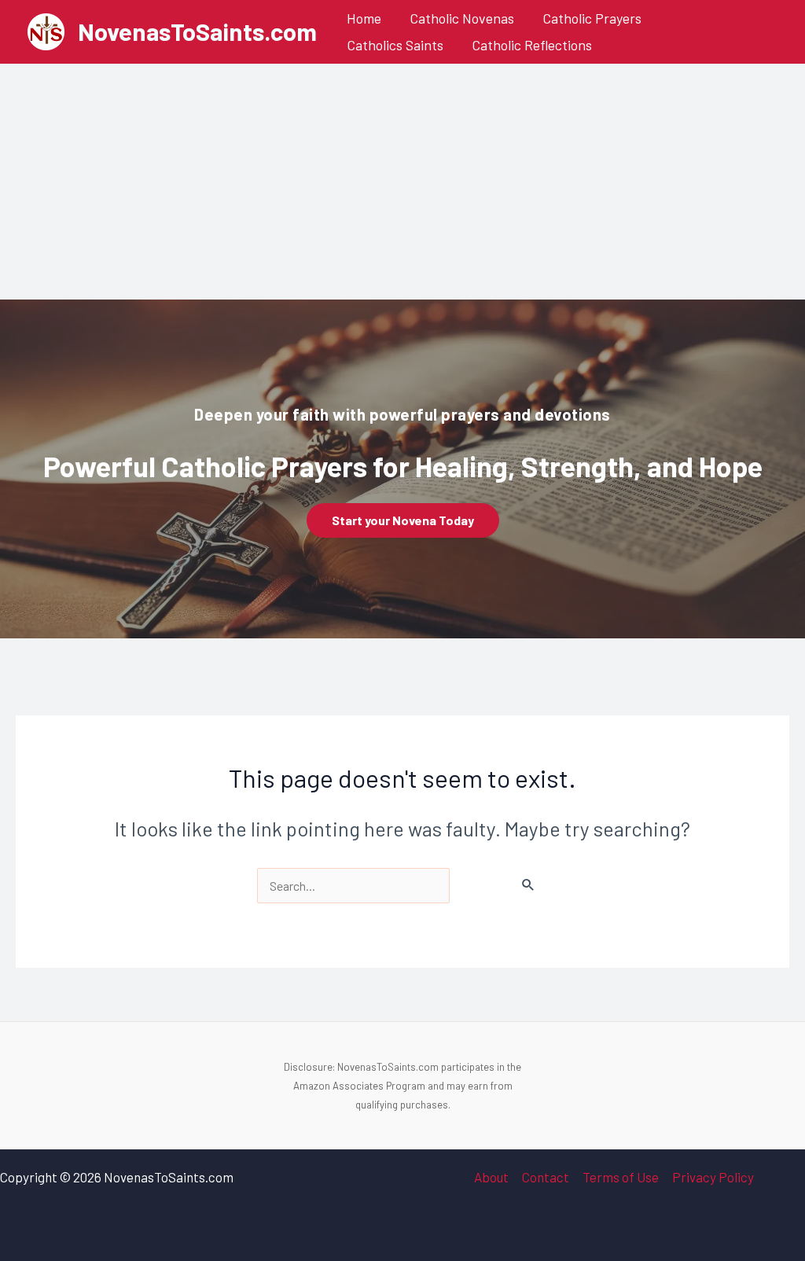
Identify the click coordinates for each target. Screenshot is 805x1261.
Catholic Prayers (591, 18)
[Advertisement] (402, 182)
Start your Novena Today (403, 520)
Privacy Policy (713, 1177)
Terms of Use (621, 1177)
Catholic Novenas (462, 18)
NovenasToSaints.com (197, 31)
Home (364, 18)
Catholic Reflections (532, 44)
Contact (545, 1177)
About (491, 1177)
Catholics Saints (395, 44)
